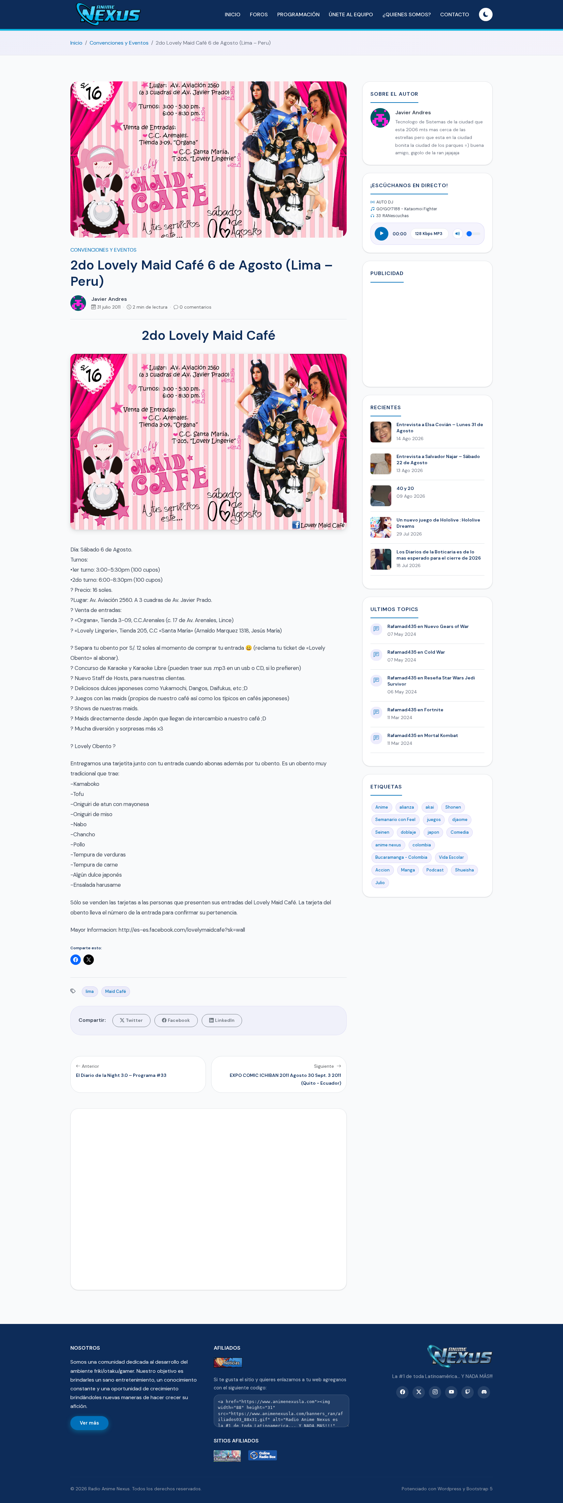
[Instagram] (435, 1392)
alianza (406, 807)
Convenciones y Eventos (119, 42)
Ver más (89, 1423)
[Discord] (484, 1392)
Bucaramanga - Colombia (401, 857)
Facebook (179, 1020)
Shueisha (464, 870)
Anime (381, 807)
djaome (460, 819)
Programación (298, 14)
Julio (380, 882)
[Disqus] (209, 1198)
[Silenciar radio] (458, 234)
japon (433, 832)
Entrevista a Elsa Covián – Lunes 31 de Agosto (440, 428)
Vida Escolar (451, 857)
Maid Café (115, 991)
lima (90, 991)
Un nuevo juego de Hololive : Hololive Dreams (438, 523)
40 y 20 (405, 488)
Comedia (460, 832)
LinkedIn (225, 1020)
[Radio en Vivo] (264, 1456)
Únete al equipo (351, 14)
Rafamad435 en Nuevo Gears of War (428, 626)
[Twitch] (467, 1392)
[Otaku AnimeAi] (230, 1456)
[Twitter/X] (418, 1392)
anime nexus (388, 845)
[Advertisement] (427, 333)
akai (430, 807)
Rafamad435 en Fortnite (415, 710)
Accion (382, 870)
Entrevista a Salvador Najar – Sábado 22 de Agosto (438, 459)
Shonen (453, 807)
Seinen (382, 832)
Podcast (435, 870)
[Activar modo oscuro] (486, 14)
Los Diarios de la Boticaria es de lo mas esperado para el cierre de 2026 (439, 555)
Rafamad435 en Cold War (416, 652)
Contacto (454, 14)
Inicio (232, 14)
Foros (259, 14)
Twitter (134, 1020)
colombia (421, 845)
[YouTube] (451, 1392)
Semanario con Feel (395, 819)
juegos (434, 819)
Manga (408, 870)
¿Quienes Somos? (407, 14)
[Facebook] (402, 1392)
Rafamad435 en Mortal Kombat (422, 735)
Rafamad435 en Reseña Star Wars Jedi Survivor (431, 681)
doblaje (408, 832)
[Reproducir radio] (381, 234)
